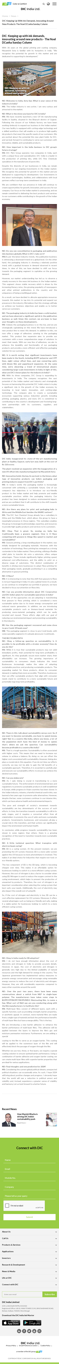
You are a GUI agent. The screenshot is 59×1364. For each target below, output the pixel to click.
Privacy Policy (11, 1346)
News (13, 16)
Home (5, 16)
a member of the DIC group (26, 1351)
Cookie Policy (45, 1346)
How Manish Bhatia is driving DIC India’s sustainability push (27, 1116)
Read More (21, 1123)
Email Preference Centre (28, 1346)
